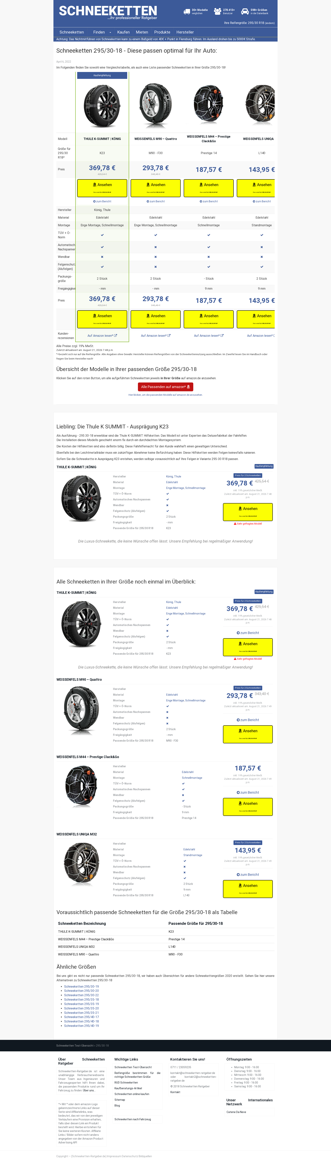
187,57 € (209, 170)
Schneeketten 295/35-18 (81, 999)
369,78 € (102, 170)
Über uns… (89, 1090)
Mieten (142, 32)
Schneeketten (72, 32)
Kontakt (175, 1092)
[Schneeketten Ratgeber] (109, 12)
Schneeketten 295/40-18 (81, 1021)
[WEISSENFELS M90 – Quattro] (81, 711)
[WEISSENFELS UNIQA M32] (81, 866)
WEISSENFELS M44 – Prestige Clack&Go (208, 139)
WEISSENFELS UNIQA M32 (262, 139)
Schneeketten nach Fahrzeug (133, 1119)
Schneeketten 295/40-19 (81, 1026)
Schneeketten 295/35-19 (81, 1004)
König (169, 476)
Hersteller (185, 32)
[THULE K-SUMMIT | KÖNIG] (81, 499)
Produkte (162, 32)
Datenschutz (130, 1156)
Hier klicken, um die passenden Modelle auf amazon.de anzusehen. (166, 394)
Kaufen (123, 32)
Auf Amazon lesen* (101, 335)
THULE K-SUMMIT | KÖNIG (102, 139)
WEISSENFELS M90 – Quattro (155, 139)
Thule (177, 476)
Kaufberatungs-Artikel (128, 1088)
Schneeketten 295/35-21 (81, 1013)
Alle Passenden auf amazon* (164, 387)
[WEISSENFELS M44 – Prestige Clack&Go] (81, 788)
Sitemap (120, 1099)
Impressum (114, 1156)
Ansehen (102, 187)
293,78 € (156, 170)
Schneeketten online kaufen (132, 1094)
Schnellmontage (195, 487)
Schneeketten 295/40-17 (81, 1017)
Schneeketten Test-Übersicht (74, 1045)
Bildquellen (145, 1156)
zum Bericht (103, 201)
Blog (117, 1105)
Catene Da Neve (236, 1112)
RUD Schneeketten (126, 1082)
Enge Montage (175, 487)
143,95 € (262, 170)
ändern (270, 23)
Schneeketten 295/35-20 (81, 1008)
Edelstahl (172, 482)
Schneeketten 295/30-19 (81, 986)
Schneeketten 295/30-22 (81, 995)
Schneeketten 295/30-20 (81, 991)
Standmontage (193, 855)
